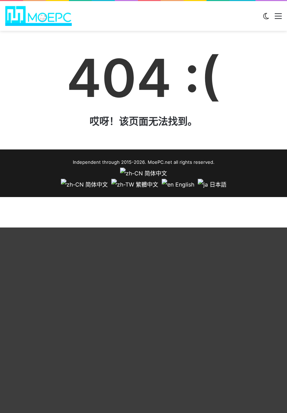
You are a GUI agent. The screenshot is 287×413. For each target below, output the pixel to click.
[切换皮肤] (266, 18)
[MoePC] (38, 16)
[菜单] (278, 18)
